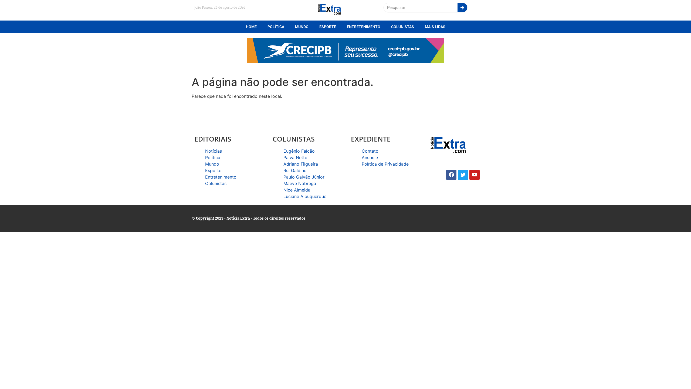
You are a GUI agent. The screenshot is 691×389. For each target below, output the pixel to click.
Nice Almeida (296, 190)
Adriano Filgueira (300, 164)
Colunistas (402, 27)
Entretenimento (363, 27)
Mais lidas (435, 27)
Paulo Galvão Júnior (303, 177)
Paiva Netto (295, 157)
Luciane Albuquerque (304, 196)
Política (275, 27)
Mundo (302, 27)
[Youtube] (474, 175)
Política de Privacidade (385, 164)
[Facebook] (451, 175)
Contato (370, 151)
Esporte (327, 27)
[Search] (462, 7)
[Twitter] (463, 175)
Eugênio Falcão (299, 151)
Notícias (213, 151)
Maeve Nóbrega (299, 183)
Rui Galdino (295, 170)
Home (251, 27)
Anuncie (370, 157)
